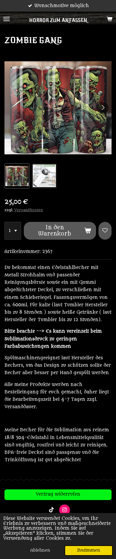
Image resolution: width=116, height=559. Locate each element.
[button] (16, 176)
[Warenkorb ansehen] (109, 19)
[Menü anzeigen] (6, 19)
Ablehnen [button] (40, 550)
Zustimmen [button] (88, 550)
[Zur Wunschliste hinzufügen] (105, 231)
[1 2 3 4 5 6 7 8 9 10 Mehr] (12, 231)
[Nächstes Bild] (103, 108)
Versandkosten (28, 210)
